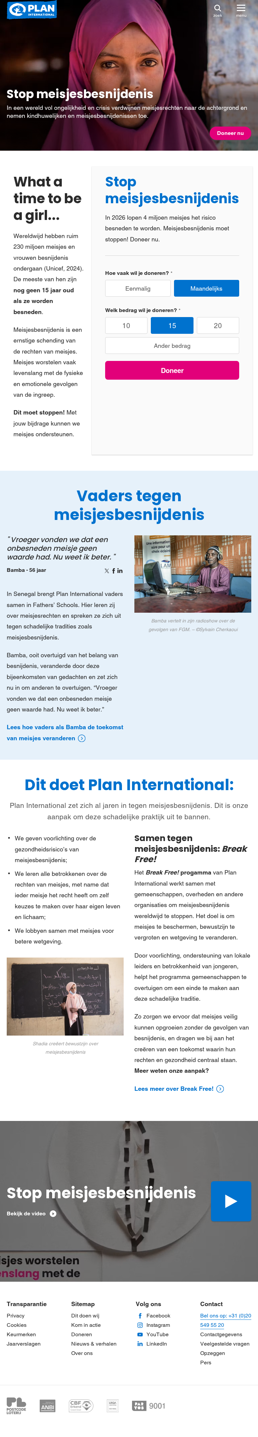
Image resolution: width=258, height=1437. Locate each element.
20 (218, 326)
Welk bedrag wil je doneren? (141, 310)
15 (172, 326)
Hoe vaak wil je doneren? (137, 273)
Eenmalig (137, 288)
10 (126, 326)
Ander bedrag (172, 345)
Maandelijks (206, 288)
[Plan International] (32, 10)
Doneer (172, 371)
